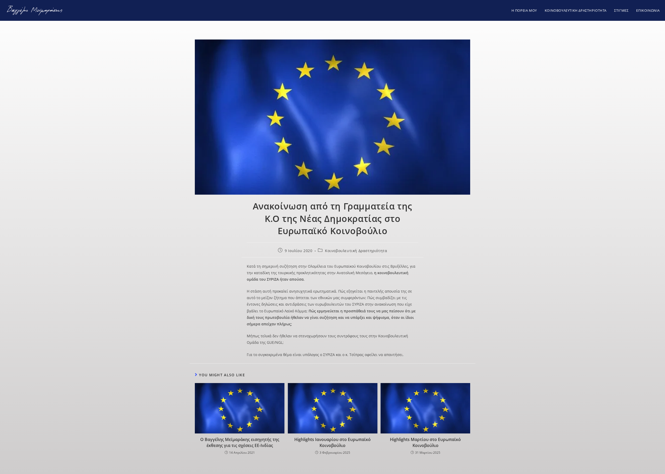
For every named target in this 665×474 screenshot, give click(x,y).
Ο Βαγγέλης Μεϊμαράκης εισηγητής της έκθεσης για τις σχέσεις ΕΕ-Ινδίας (239, 442)
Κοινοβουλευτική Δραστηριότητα (356, 250)
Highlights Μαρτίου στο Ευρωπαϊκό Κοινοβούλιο (425, 442)
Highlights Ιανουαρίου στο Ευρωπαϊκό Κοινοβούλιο (332, 442)
